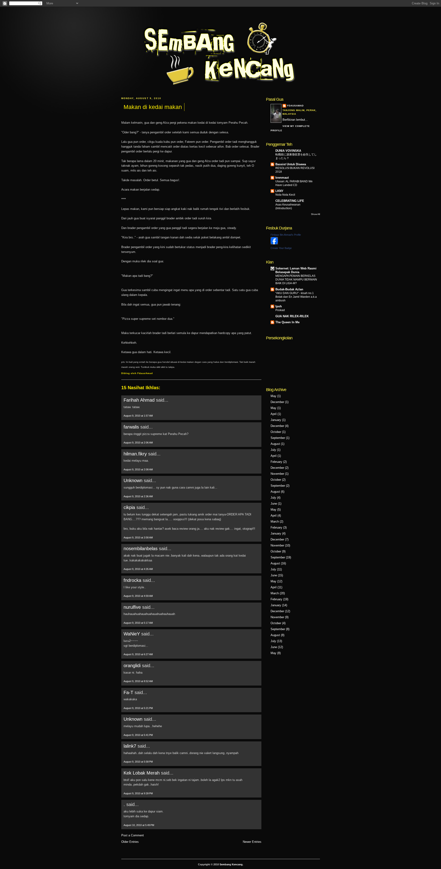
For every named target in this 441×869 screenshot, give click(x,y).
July (273, 450)
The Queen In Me (287, 322)
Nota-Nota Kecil (285, 194)
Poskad (280, 310)
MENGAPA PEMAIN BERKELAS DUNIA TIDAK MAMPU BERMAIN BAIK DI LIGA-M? (296, 279)
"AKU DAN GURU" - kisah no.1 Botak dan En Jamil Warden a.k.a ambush (296, 297)
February (276, 461)
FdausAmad (295, 105)
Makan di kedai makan (153, 107)
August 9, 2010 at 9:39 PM (138, 793)
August (275, 444)
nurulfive (132, 607)
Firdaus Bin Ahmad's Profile (286, 234)
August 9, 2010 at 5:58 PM (138, 761)
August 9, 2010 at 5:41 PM (138, 735)
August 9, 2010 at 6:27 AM (138, 654)
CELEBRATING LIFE (289, 201)
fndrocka (132, 580)
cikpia (129, 507)
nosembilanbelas (141, 548)
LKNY (279, 191)
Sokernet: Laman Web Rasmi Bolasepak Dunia (296, 270)
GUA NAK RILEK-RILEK (292, 316)
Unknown (133, 480)
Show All (315, 214)
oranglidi (132, 665)
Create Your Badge (281, 248)
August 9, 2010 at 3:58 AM (138, 537)
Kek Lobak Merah (142, 772)
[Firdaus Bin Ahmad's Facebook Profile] (274, 243)
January (276, 420)
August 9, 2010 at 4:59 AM (138, 596)
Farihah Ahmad (139, 400)
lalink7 (130, 746)
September (278, 438)
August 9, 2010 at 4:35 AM (138, 569)
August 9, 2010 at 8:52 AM (138, 681)
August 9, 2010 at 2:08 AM (138, 469)
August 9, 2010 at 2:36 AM (138, 496)
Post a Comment (132, 835)
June (274, 503)
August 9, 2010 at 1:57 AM (138, 415)
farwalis (131, 426)
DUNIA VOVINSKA (288, 150)
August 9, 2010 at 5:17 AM (138, 622)
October (276, 432)
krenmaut (282, 177)
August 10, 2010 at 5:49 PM (139, 825)
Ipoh (278, 306)
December (277, 402)
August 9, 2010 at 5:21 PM (138, 708)
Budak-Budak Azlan (289, 289)
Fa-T (128, 692)
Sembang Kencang (231, 864)
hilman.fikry (135, 453)
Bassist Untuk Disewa (290, 164)
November (277, 473)
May (273, 396)
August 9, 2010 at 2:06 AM (138, 442)
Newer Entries (252, 841)
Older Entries (130, 841)
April (274, 414)
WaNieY (132, 633)
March (275, 521)
